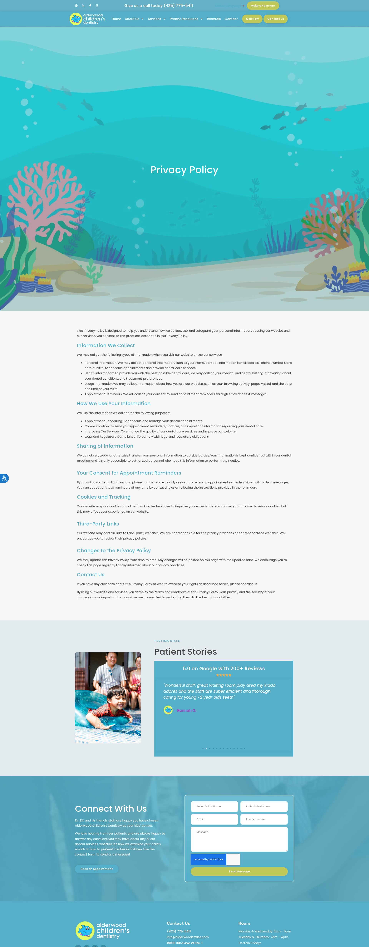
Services (154, 19)
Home (116, 19)
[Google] (76, 5)
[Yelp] (83, 5)
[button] (203, 748)
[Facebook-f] (90, 5)
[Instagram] (97, 5)
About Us (132, 19)
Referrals (214, 19)
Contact (231, 19)
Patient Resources (184, 19)
